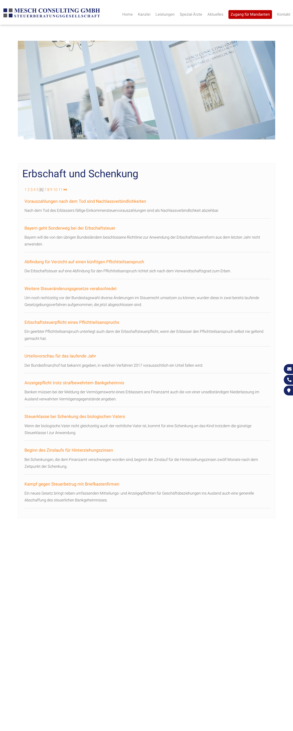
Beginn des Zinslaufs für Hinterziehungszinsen (68, 450)
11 (60, 189)
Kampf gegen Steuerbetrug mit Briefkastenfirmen (71, 484)
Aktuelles (215, 14)
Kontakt (283, 14)
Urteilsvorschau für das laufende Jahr (60, 356)
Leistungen (165, 14)
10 (55, 189)
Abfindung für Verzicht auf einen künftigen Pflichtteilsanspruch (84, 261)
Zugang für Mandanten (250, 14)
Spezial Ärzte (191, 14)
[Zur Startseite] (51, 17)
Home (127, 14)
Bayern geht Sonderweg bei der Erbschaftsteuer (69, 228)
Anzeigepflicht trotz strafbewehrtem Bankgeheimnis (74, 382)
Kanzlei (144, 14)
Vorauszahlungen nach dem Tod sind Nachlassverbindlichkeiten (85, 201)
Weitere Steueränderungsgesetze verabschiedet (70, 288)
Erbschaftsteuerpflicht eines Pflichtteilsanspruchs (71, 322)
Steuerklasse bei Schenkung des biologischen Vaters (74, 416)
